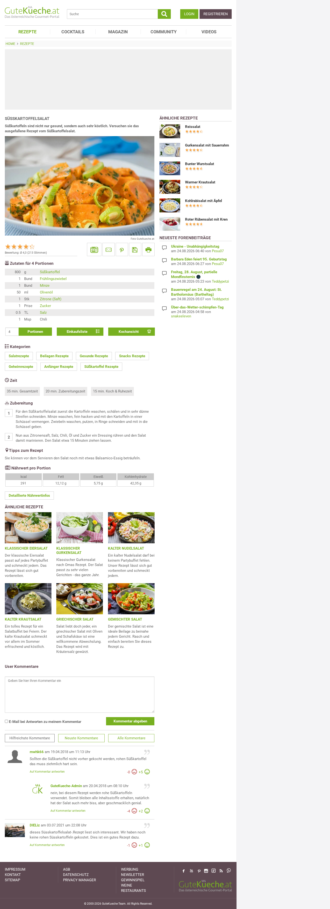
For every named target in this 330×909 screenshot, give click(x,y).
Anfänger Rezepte (58, 366)
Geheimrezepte (21, 366)
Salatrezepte (19, 356)
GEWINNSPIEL (132, 880)
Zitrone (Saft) (50, 299)
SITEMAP (12, 880)
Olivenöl (46, 292)
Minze (45, 285)
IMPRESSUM (15, 869)
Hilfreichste (29, 738)
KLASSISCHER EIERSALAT (26, 548)
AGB (66, 869)
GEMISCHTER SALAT (125, 619)
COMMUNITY (164, 31)
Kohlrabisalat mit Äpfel (203, 201)
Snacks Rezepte (132, 356)
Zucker (45, 306)
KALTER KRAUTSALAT (23, 619)
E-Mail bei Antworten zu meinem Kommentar (44, 722)
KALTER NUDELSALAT (126, 548)
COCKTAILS (72, 31)
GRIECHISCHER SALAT (74, 619)
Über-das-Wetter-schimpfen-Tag (197, 307)
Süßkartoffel (50, 272)
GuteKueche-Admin (66, 786)
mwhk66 (37, 752)
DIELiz (35, 825)
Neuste (81, 738)
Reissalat (192, 127)
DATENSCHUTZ (76, 875)
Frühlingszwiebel (53, 279)
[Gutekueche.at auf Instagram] (206, 871)
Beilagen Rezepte (54, 356)
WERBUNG (129, 869)
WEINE (126, 885)
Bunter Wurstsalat (199, 164)
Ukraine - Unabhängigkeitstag (195, 246)
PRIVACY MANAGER (79, 880)
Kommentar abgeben (130, 721)
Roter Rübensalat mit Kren (206, 219)
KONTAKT (13, 875)
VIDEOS (208, 31)
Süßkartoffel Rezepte (101, 366)
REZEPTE (27, 31)
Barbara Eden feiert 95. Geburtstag (199, 259)
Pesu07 (218, 251)
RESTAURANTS (133, 890)
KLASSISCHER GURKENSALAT (68, 550)
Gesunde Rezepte (94, 356)
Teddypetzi (220, 281)
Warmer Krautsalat (200, 182)
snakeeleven (181, 316)
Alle (131, 738)
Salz (43, 312)
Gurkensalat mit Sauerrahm (207, 145)
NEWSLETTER (132, 875)
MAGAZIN (118, 31)
